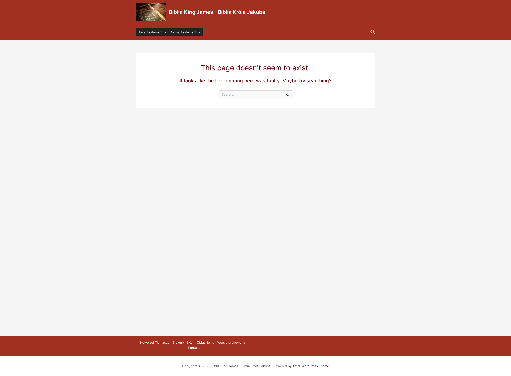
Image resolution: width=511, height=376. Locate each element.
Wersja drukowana (231, 342)
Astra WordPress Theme (311, 366)
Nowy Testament (183, 32)
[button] (372, 32)
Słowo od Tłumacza (154, 342)
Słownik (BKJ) (183, 342)
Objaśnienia (205, 342)
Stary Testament (150, 32)
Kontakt (194, 348)
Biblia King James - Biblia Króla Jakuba (217, 12)
